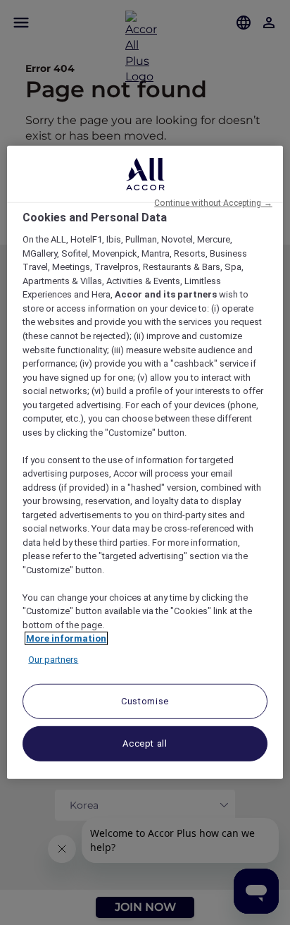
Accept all (145, 743)
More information (66, 638)
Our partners (53, 659)
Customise (145, 701)
